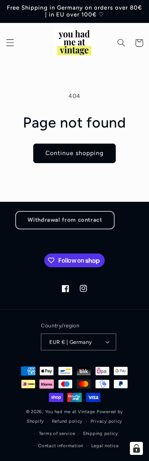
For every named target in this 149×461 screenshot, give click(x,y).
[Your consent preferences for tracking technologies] (136, 448)
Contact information (60, 445)
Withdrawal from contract (65, 219)
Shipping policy (100, 433)
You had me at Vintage (70, 411)
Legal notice (105, 445)
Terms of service (57, 433)
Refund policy (67, 421)
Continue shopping (74, 153)
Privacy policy (106, 421)
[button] (10, 43)
